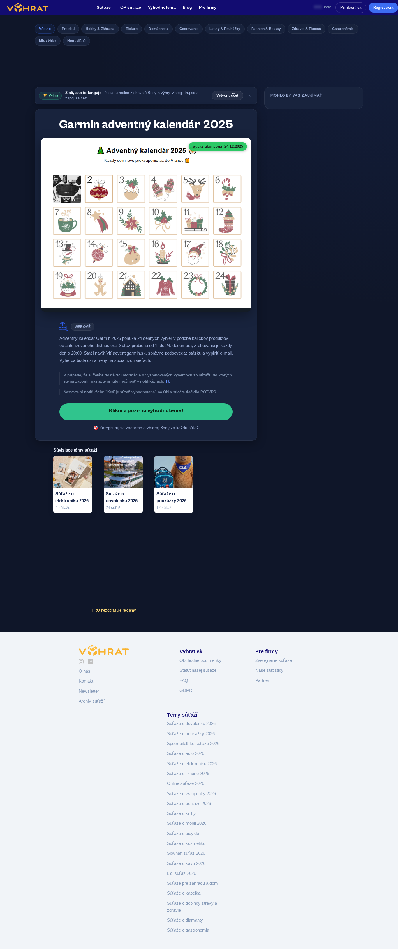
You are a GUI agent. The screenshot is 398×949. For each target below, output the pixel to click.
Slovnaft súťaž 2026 (186, 853)
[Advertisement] (199, 68)
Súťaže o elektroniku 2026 (192, 763)
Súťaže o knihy (181, 813)
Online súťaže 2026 (185, 783)
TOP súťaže (129, 7)
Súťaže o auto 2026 (185, 753)
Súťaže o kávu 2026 (186, 863)
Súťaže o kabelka (183, 893)
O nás (84, 671)
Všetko (45, 29)
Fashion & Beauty (266, 29)
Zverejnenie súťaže (273, 660)
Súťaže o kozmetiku (186, 843)
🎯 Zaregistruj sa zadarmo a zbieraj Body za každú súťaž (146, 427)
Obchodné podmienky (200, 660)
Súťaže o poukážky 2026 (191, 733)
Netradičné (76, 41)
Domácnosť (158, 29)
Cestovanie (188, 29)
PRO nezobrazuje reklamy (114, 610)
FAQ (183, 680)
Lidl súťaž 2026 (181, 873)
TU (167, 381)
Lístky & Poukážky (224, 29)
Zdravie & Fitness (306, 29)
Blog (187, 7)
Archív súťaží (92, 701)
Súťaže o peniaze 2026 (189, 803)
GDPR (185, 690)
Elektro (132, 29)
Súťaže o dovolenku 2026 (191, 723)
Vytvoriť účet (227, 95)
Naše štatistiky (269, 670)
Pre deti (68, 29)
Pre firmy (207, 7)
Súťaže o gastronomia (188, 930)
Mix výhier (47, 41)
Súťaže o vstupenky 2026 (191, 793)
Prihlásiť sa (350, 7)
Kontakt (86, 681)
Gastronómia (343, 29)
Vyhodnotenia (162, 7)
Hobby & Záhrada (100, 29)
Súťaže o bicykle (183, 833)
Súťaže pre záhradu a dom (192, 883)
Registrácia (383, 7)
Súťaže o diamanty (185, 920)
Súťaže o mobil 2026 (186, 823)
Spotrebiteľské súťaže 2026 (193, 743)
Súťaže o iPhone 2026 (188, 773)
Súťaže (104, 7)
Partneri (262, 680)
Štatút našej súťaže (197, 670)
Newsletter (89, 691)
